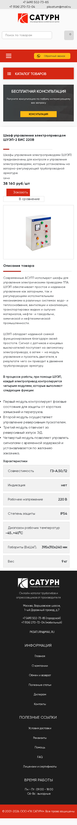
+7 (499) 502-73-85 (36, 2)
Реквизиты (40, 738)
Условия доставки (39, 728)
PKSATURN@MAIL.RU (42, 632)
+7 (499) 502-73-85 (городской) (42, 618)
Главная (39, 656)
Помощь (39, 747)
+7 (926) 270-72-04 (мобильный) (41, 622)
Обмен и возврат (39, 675)
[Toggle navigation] (8, 56)
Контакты (39, 704)
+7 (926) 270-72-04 (22, 6)
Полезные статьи (39, 685)
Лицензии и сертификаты (39, 766)
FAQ (40, 757)
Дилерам (39, 694)
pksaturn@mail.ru (59, 6)
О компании (39, 665)
